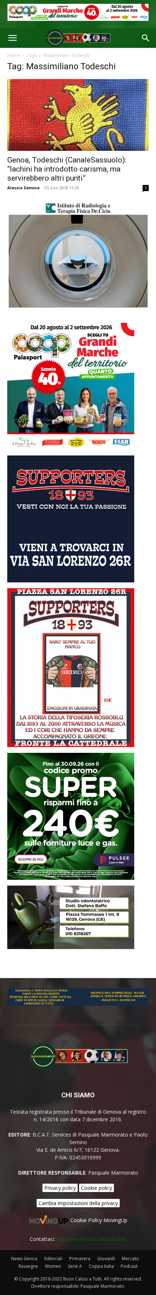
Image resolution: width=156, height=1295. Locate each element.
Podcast (129, 1266)
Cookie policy (96, 1187)
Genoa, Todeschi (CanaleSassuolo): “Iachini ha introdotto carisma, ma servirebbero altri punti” (66, 169)
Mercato (130, 1258)
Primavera (79, 1258)
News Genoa (24, 1258)
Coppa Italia (101, 1266)
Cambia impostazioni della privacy (78, 1203)
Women (53, 1266)
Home (13, 55)
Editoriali (53, 1258)
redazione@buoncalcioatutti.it (91, 1239)
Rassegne (28, 1266)
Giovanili (106, 1258)
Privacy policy (60, 1187)
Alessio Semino (23, 187)
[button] (12, 38)
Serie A (75, 1266)
